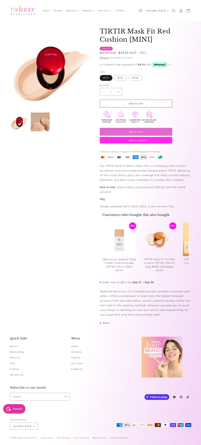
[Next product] (187, 247)
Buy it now (136, 131)
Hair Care (77, 363)
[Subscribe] (65, 396)
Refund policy (63, 438)
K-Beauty (76, 368)
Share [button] (106, 322)
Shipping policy (99, 438)
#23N (135, 77)
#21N (121, 77)
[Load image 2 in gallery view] (40, 121)
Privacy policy (47, 438)
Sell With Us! (17, 374)
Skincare (76, 351)
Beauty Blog (17, 351)
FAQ (12, 363)
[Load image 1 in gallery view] (19, 121)
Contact (14, 368)
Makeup (75, 357)
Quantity (104, 85)
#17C (106, 77)
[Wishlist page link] (140, 10)
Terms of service (81, 438)
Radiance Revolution (27, 438)
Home (74, 346)
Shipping (104, 57)
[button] (72, 10)
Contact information (119, 438)
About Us (15, 357)
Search (14, 346)
